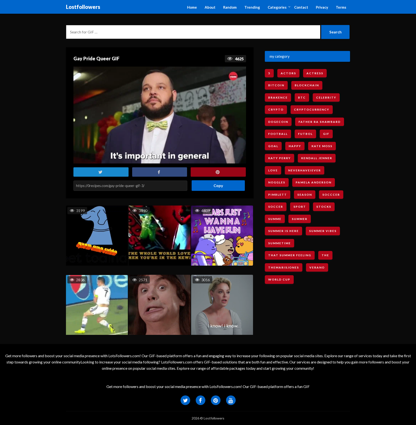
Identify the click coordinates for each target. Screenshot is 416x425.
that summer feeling (289, 255)
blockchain (307, 85)
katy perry (279, 158)
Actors (288, 73)
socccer (331, 194)
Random (230, 7)
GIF (326, 134)
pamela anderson (314, 182)
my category (280, 56)
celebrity (326, 97)
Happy (295, 146)
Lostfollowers (83, 7)
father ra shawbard (320, 122)
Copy (216, 184)
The (325, 255)
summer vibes (323, 231)
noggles (276, 182)
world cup (279, 279)
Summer (299, 219)
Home (192, 7)
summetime (279, 243)
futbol (305, 134)
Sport (299, 206)
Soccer (275, 206)
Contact (301, 7)
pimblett (277, 194)
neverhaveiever (304, 170)
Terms (341, 7)
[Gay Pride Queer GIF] (159, 115)
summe (274, 219)
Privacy (322, 7)
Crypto (276, 109)
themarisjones (283, 267)
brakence (278, 97)
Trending (252, 7)
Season (304, 194)
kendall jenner (316, 158)
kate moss (322, 146)
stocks (323, 206)
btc (302, 97)
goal (273, 146)
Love (273, 170)
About (210, 7)
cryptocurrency (311, 109)
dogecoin (278, 122)
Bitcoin (276, 85)
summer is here (283, 231)
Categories (277, 7)
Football (278, 134)
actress (314, 73)
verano (317, 267)
